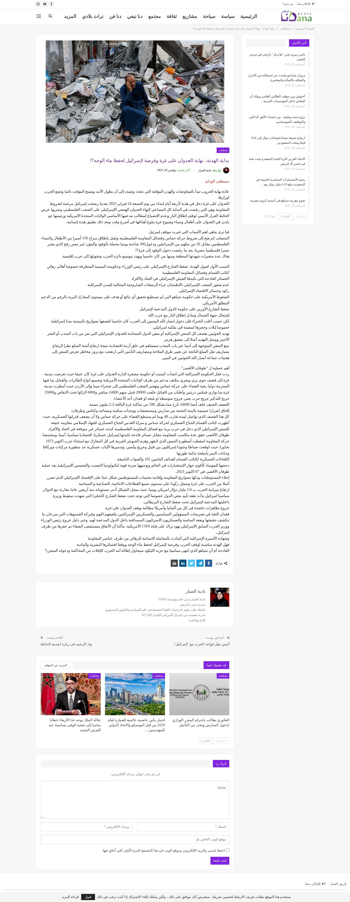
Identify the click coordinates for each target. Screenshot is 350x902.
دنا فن (115, 16)
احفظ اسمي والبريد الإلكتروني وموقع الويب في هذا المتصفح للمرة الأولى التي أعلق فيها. (163, 850)
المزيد (70, 16)
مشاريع (190, 16)
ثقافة (172, 16)
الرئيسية (248, 16)
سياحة (209, 16)
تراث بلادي (93, 16)
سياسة (228, 16)
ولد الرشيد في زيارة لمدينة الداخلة (66, 644)
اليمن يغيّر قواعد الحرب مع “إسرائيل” (202, 644)
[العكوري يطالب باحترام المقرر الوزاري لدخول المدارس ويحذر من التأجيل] (199, 694)
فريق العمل (338, 884)
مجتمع (154, 16)
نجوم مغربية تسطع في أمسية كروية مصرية (277, 200)
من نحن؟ (288, 3)
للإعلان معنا (303, 3)
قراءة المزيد (70, 897)
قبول (88, 897)
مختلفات (223, 150)
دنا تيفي (135, 16)
